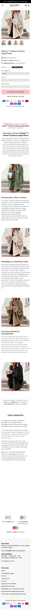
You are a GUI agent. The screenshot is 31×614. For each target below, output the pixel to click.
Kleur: (5, 71)
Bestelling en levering (8, 586)
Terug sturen (5, 578)
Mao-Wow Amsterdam (20, 600)
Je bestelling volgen (7, 573)
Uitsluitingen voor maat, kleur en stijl (12, 589)
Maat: (3, 77)
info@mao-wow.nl (8, 561)
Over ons (4, 581)
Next (28, 24)
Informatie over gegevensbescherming (13, 594)
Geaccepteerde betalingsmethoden (12, 591)
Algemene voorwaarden (8, 584)
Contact (4, 576)
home (3, 571)
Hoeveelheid (5, 84)
